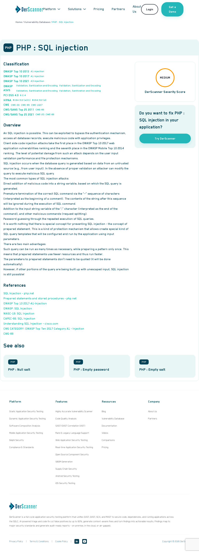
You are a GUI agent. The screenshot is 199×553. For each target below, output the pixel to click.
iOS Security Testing (65, 483)
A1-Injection (37, 71)
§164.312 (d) (39, 100)
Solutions (75, 9)
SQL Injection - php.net (18, 293)
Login (149, 9)
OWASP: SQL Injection (17, 308)
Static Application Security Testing (26, 411)
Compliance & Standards (21, 447)
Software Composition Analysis (24, 425)
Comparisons (108, 440)
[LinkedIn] (76, 541)
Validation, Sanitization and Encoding (37, 85)
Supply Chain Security (66, 468)
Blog (104, 411)
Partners (118, 9)
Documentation (109, 425)
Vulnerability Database (113, 418)
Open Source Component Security (72, 454)
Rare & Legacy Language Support (72, 433)
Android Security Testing (67, 476)
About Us (152, 411)
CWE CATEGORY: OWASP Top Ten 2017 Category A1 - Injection (43, 328)
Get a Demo (172, 9)
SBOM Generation (64, 461)
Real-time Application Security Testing (74, 447)
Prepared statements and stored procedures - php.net (40, 298)
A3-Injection (37, 81)
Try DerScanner (165, 138)
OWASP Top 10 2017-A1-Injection (25, 303)
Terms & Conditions (39, 541)
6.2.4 (23, 95)
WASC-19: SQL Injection (19, 313)
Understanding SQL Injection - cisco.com (30, 323)
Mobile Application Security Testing (26, 433)
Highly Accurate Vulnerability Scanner (74, 411)
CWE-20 (15, 105)
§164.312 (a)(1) (22, 100)
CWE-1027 (36, 105)
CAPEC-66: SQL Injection (19, 318)
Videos (105, 433)
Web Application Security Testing (72, 440)
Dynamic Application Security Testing (27, 418)
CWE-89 (25, 105)
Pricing (99, 9)
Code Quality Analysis (66, 418)
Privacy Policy (16, 541)
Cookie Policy (61, 541)
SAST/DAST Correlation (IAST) (70, 425)
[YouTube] (84, 541)
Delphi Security (16, 440)
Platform (49, 9)
